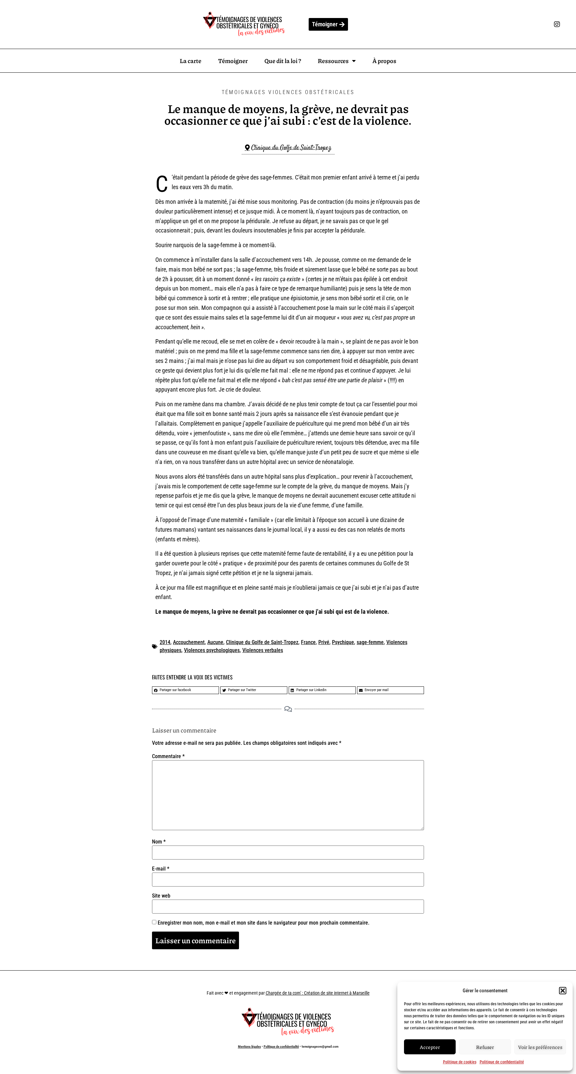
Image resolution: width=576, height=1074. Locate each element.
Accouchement (189, 642)
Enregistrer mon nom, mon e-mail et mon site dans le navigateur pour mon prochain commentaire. (263, 923)
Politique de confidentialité (502, 1062)
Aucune (215, 642)
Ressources (333, 60)
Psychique (343, 642)
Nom (159, 842)
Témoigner (233, 60)
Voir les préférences (540, 1047)
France (308, 642)
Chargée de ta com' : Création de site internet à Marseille (318, 993)
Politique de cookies (459, 1062)
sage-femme (370, 642)
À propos (384, 60)
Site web (161, 896)
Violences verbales (262, 650)
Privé (323, 642)
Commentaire (168, 756)
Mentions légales (249, 1046)
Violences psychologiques (212, 650)
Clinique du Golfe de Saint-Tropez (262, 642)
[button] (562, 990)
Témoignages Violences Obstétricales (288, 92)
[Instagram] (557, 24)
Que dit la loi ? (282, 60)
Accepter (430, 1047)
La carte (190, 60)
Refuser (485, 1047)
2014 (165, 642)
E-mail (160, 869)
